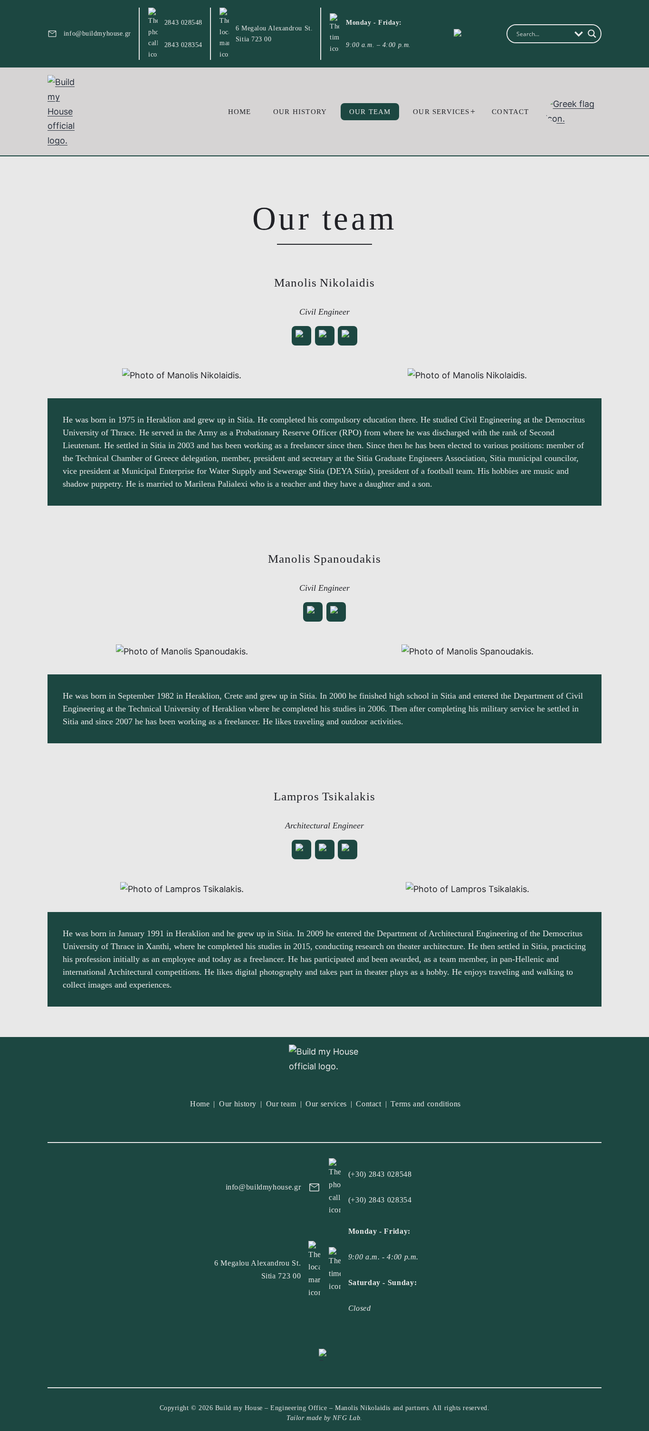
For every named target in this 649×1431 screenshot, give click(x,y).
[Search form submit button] (592, 33)
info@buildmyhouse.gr (97, 33)
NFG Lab (346, 1417)
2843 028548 (183, 22)
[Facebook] (458, 33)
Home (239, 111)
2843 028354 (183, 44)
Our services (441, 111)
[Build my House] (67, 111)
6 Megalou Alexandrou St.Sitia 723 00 (274, 34)
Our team (370, 111)
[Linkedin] (324, 336)
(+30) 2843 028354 (380, 1200)
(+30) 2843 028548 (380, 1174)
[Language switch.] (573, 111)
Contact (510, 111)
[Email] (301, 336)
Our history (300, 111)
